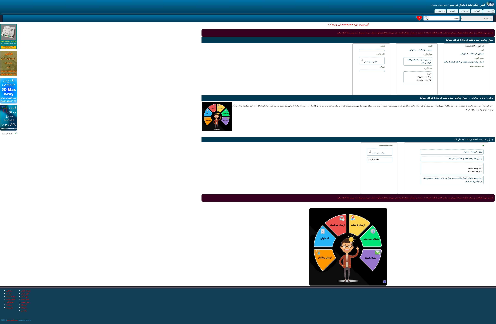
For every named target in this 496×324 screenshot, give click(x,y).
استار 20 (23, 305)
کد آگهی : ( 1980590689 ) (474, 46)
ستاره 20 (24, 307)
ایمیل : (382, 67)
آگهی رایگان (25, 293)
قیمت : (382, 46)
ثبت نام (452, 11)
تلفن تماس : (380, 54)
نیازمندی (24, 310)
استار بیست (25, 299)
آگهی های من (464, 11)
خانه (488, 11)
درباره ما (9, 305)
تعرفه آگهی (10, 302)
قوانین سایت (10, 299)
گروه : (482, 50)
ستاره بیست (25, 302)
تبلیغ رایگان (25, 296)
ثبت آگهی (477, 11)
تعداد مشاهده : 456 (477, 66)
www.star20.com (12, 320)
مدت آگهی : (428, 68)
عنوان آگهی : (479, 58)
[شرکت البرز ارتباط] (8, 49)
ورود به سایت (440, 11)
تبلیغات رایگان (25, 290)
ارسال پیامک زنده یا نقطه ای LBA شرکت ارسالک (473, 139)
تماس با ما (9, 307)
